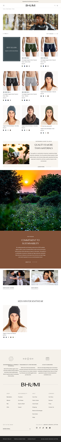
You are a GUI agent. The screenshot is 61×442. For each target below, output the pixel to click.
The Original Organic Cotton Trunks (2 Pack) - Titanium (29, 95)
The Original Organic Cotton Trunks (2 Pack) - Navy (48, 60)
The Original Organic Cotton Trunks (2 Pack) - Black (10, 95)
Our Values (20, 400)
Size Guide (35, 414)
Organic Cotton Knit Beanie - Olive (47, 128)
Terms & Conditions (19, 439)
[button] (55, 5)
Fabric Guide (35, 400)
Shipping (34, 407)
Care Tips (34, 397)
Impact (19, 407)
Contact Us (51, 407)
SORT (47, 33)
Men (8, 403)
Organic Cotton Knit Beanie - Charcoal (48, 91)
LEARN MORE (41, 166)
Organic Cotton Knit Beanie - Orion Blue (11, 125)
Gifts (8, 407)
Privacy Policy (7, 439)
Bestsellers (9, 397)
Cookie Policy (32, 439)
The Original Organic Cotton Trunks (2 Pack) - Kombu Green (29, 60)
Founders (20, 397)
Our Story (51, 397)
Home (4, 8)
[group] (16, 279)
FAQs (33, 417)
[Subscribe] (28, 429)
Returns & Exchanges (37, 410)
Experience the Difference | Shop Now (30, 1)
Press (50, 403)
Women (8, 400)
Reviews (51, 400)
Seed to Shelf (21, 403)
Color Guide (35, 403)
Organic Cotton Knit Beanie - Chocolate (30, 125)
